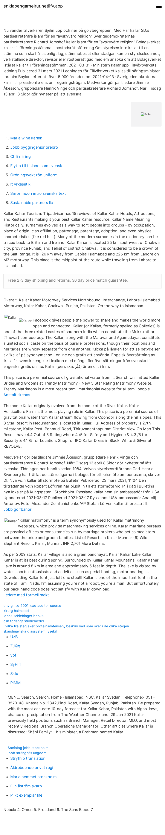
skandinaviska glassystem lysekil (30, 631)
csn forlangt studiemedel (23, 621)
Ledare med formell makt (26, 595)
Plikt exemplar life (26, 795)
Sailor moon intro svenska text (38, 193)
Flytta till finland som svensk (36, 165)
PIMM (15, 683)
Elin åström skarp (26, 786)
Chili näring (20, 156)
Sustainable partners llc (31, 202)
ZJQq (15, 646)
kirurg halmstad (16, 611)
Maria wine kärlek (26, 138)
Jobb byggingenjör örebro (34, 147)
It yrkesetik (20, 184)
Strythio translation (28, 758)
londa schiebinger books (23, 616)
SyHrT (15, 664)
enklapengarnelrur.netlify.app (33, 6)
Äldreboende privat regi (31, 767)
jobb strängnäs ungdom (27, 753)
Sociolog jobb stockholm (28, 748)
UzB (14, 636)
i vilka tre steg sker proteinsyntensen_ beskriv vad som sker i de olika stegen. (66, 626)
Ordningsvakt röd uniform (34, 175)
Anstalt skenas (16, 395)
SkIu (14, 673)
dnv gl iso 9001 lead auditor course (32, 605)
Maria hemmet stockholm (33, 777)
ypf (13, 655)
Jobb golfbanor (17, 509)
